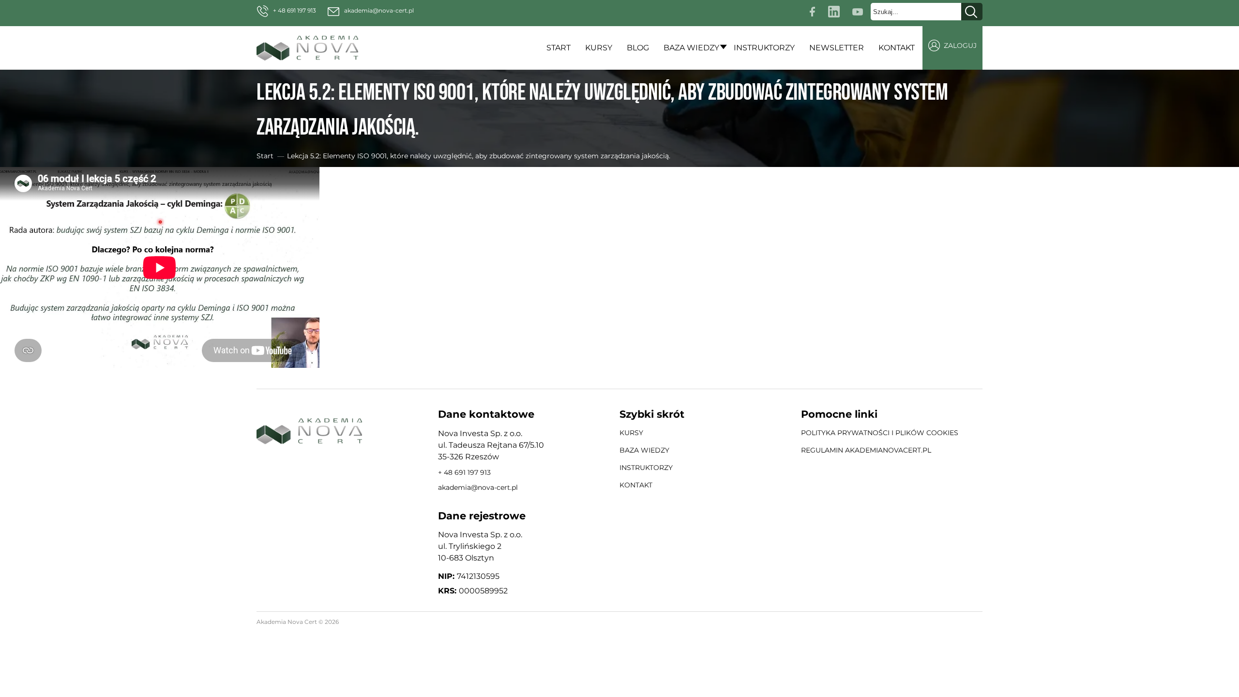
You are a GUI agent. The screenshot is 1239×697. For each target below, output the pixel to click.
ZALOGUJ (960, 45)
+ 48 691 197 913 (294, 10)
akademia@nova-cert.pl (379, 10)
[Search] (971, 11)
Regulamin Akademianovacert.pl (866, 450)
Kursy (598, 47)
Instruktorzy (764, 47)
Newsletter (836, 47)
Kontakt (896, 47)
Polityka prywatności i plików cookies (879, 432)
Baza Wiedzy (691, 47)
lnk (835, 10)
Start (558, 47)
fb (813, 10)
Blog (638, 47)
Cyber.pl (968, 622)
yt (860, 10)
